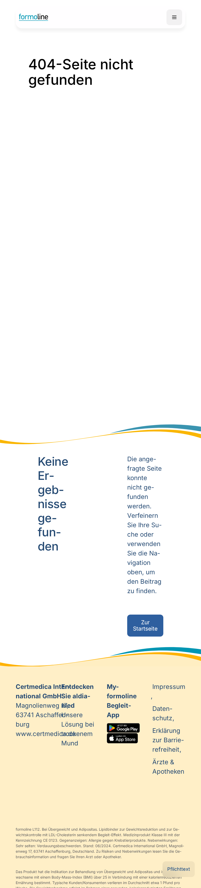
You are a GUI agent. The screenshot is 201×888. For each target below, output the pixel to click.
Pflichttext (178, 869)
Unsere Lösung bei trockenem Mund (77, 715)
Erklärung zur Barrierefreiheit (168, 740)
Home (33, 17)
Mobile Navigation (174, 17)
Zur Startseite (145, 625)
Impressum (168, 686)
